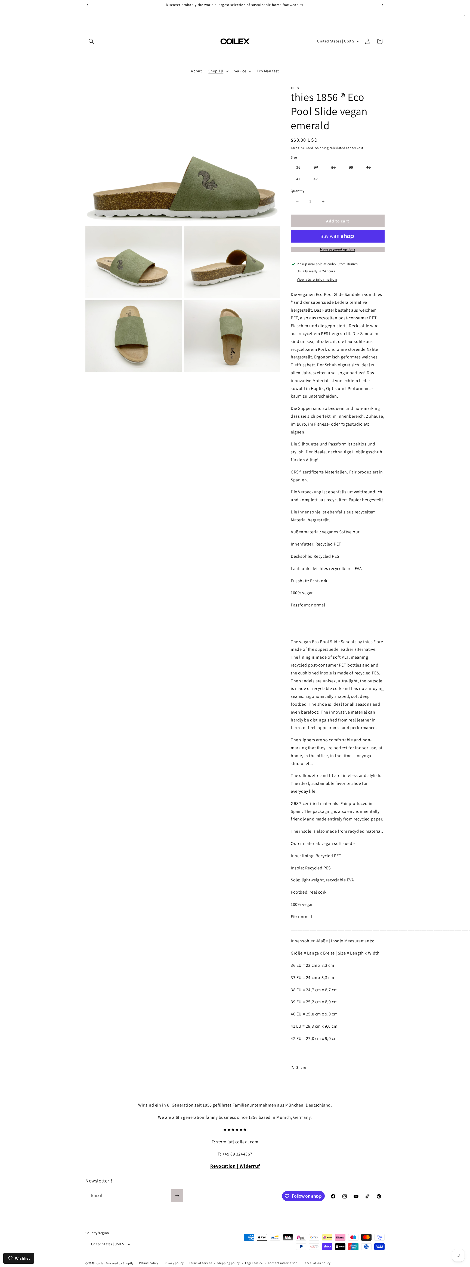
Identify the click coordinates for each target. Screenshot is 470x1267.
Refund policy (148, 1263)
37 (319, 168)
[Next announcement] (383, 5)
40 (371, 168)
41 (301, 180)
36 (298, 167)
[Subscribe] (177, 1195)
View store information (317, 279)
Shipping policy (228, 1263)
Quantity (297, 190)
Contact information (282, 1263)
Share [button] (301, 1067)
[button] (91, 41)
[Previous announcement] (87, 5)
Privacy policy (174, 1263)
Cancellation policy (316, 1263)
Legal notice (253, 1263)
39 (354, 168)
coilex (101, 1263)
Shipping (322, 148)
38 (336, 168)
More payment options (337, 249)
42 (318, 180)
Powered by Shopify (120, 1263)
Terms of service (200, 1263)
